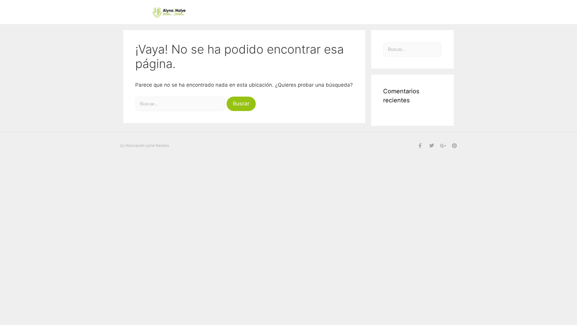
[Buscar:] (181, 104)
